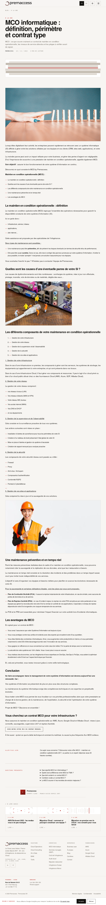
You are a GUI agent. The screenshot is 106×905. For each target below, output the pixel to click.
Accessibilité (97, 894)
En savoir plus (65, 901)
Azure (87, 850)
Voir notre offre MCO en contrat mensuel (24, 729)
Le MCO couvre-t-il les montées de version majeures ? (61, 780)
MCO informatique (55, 846)
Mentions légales (77, 894)
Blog (7, 10)
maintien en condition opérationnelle (61, 159)
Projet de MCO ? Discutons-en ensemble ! (22, 707)
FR (82, 3)
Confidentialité (88, 894)
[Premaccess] (18, 3)
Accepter (81, 901)
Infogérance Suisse (55, 865)
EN (86, 3)
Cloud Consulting (36, 850)
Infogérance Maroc (55, 868)
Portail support (34, 884)
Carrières (70, 856)
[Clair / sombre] (92, 3)
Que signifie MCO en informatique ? (55, 770)
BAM (32, 856)
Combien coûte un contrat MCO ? (54, 778)
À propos (70, 850)
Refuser (91, 901)
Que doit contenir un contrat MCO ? (54, 775)
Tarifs (32, 859)
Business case (72, 846)
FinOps (76, 654)
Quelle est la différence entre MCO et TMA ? (58, 772)
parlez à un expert (71, 753)
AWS (87, 846)
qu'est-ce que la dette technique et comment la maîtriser (38, 735)
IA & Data (34, 853)
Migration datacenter (55, 862)
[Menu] (98, 3)
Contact (69, 859)
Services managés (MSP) (55, 851)
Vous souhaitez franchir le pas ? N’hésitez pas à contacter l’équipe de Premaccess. (39, 261)
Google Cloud (89, 853)
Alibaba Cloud (90, 856)
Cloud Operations (36, 846)
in (7, 865)
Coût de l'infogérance (56, 855)
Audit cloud (52, 858)
